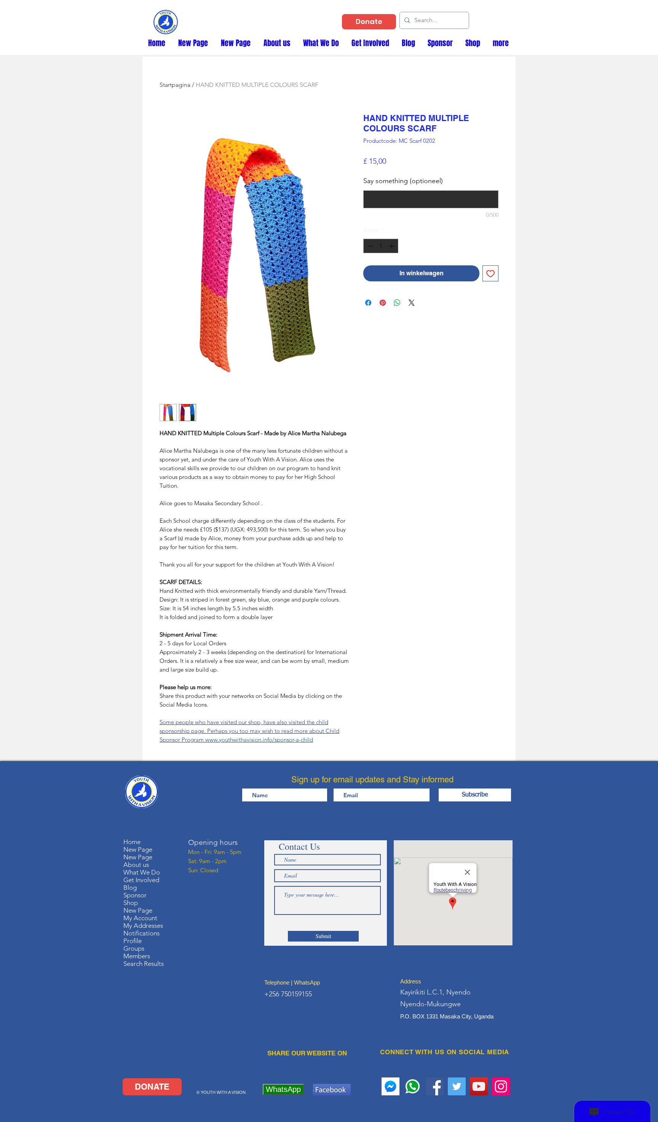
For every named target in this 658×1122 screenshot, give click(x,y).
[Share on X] (411, 302)
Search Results (143, 963)
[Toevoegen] (490, 273)
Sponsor (135, 895)
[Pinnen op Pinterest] (382, 302)
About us (136, 864)
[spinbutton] (381, 246)
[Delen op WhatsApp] (397, 302)
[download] (390, 1086)
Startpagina (175, 84)
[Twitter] (457, 1086)
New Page (137, 849)
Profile (132, 941)
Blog (130, 887)
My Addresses (143, 925)
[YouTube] (479, 1086)
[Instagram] (501, 1086)
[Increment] (392, 246)
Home (132, 842)
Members (136, 956)
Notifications (141, 933)
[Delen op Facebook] (368, 302)
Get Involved (141, 880)
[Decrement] (369, 246)
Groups (133, 948)
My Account (140, 918)
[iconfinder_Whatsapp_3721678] (413, 1086)
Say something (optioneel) (403, 181)
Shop (130, 903)
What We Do (141, 872)
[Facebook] (435, 1086)
